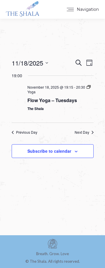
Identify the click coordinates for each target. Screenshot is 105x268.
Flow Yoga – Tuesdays (52, 100)
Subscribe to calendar (49, 151)
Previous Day (26, 132)
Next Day (82, 132)
